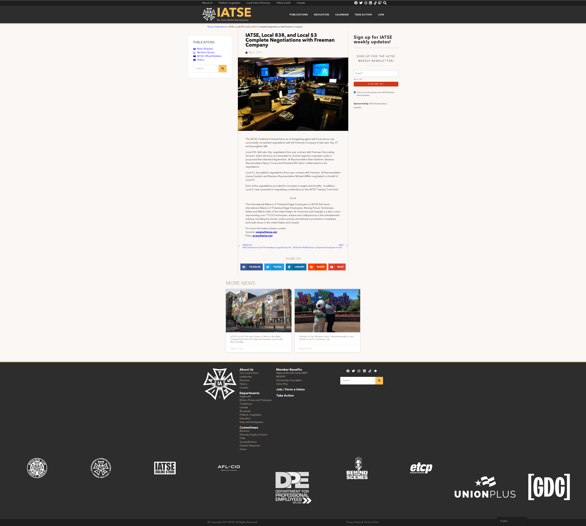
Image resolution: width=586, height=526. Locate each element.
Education (321, 15)
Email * (359, 71)
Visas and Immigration (251, 422)
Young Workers (248, 442)
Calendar (342, 15)
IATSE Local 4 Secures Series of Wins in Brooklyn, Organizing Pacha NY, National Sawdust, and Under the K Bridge (256, 339)
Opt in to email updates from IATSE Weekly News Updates (375, 94)
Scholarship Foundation (289, 380)
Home (210, 27)
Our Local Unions (249, 373)
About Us (246, 369)
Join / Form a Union (290, 389)
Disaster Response (250, 446)
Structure (245, 380)
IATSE (234, 13)
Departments (250, 393)
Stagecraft (245, 396)
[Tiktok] (375, 3)
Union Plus (282, 384)
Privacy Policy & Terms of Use (362, 522)
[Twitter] (361, 3)
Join (381, 15)
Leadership (246, 377)
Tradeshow (246, 404)
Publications (299, 15)
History (243, 384)
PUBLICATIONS (204, 42)
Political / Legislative (250, 415)
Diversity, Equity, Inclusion (254, 435)
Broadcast (245, 411)
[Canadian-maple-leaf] (375, 371)
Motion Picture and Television (256, 400)
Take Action (363, 15)
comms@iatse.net (266, 232)
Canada (244, 407)
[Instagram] (366, 3)
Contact (244, 388)
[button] (251, 267)
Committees (249, 427)
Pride (242, 438)
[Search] (385, 3)
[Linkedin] (370, 3)
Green (243, 449)
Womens (244, 431)
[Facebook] (356, 3)
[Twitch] (380, 3)
